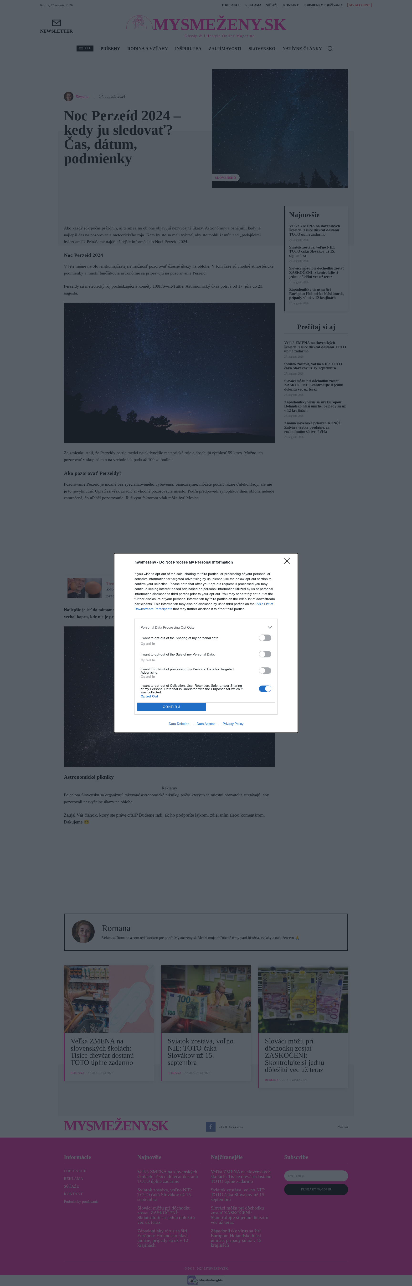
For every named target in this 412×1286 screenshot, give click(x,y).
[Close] (288, 562)
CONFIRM (171, 707)
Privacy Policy (233, 724)
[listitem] (206, 627)
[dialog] (206, 643)
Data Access (206, 724)
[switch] (265, 638)
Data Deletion (179, 724)
